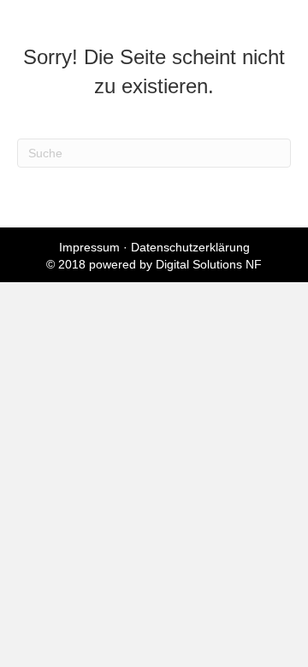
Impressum (89, 247)
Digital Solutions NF (209, 264)
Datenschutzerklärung (190, 247)
